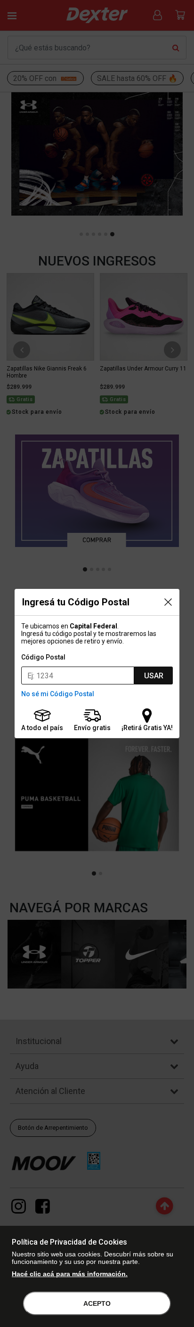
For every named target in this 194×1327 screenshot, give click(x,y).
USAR (153, 675)
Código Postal (43, 657)
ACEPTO (97, 1303)
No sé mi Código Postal (57, 694)
